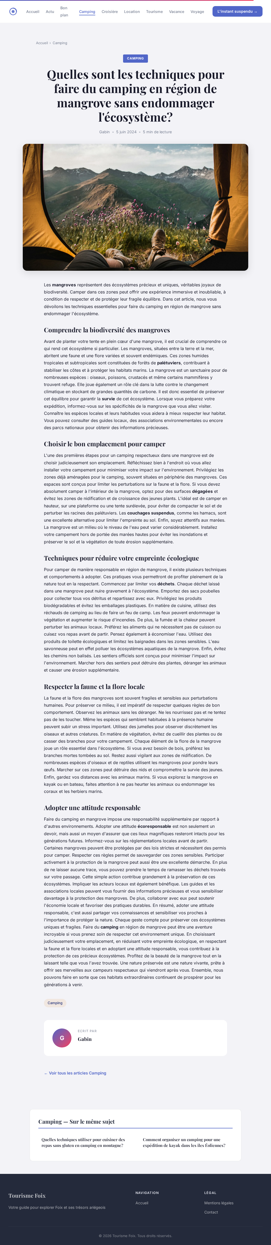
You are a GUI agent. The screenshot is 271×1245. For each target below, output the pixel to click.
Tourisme (154, 11)
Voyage (197, 11)
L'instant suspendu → (238, 11)
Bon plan (64, 11)
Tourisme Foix (27, 1195)
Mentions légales (218, 1203)
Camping (87, 11)
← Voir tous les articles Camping (75, 1073)
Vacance (176, 11)
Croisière (110, 11)
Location (132, 11)
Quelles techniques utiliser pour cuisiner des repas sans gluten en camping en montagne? (83, 1142)
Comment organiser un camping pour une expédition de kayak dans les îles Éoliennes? (184, 1142)
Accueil (32, 11)
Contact (211, 1212)
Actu (50, 11)
